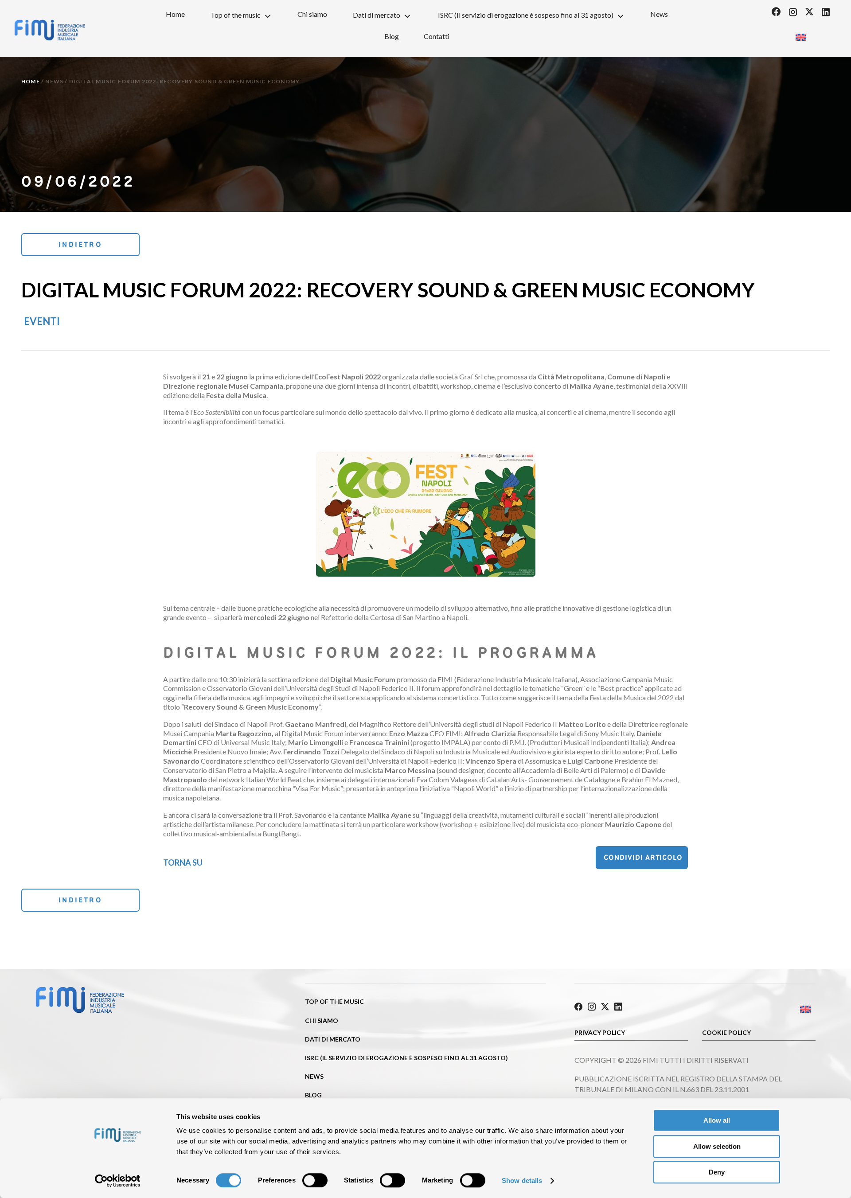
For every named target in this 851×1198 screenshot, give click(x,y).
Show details (522, 1180)
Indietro (80, 244)
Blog (391, 36)
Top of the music (236, 15)
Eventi (42, 321)
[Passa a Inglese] (800, 34)
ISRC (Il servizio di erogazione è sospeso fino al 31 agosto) (525, 15)
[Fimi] (49, 30)
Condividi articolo (643, 857)
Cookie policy (726, 1032)
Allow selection (717, 1146)
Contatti (436, 36)
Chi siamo (312, 14)
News (659, 14)
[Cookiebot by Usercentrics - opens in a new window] (117, 1180)
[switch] (315, 1180)
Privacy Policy (599, 1032)
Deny (717, 1172)
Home (175, 14)
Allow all (716, 1120)
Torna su (183, 862)
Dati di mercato (376, 15)
